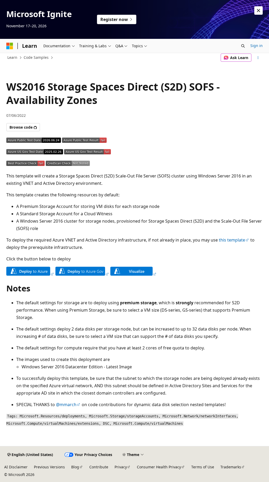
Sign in (256, 45)
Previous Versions (49, 466)
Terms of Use (202, 466)
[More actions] (258, 58)
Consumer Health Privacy (159, 466)
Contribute (98, 466)
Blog (75, 466)
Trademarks (230, 466)
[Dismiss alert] (258, 10)
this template (232, 240)
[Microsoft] (9, 46)
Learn (12, 57)
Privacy (121, 466)
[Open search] (243, 46)
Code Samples (36, 57)
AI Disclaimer (16, 466)
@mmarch (66, 404)
